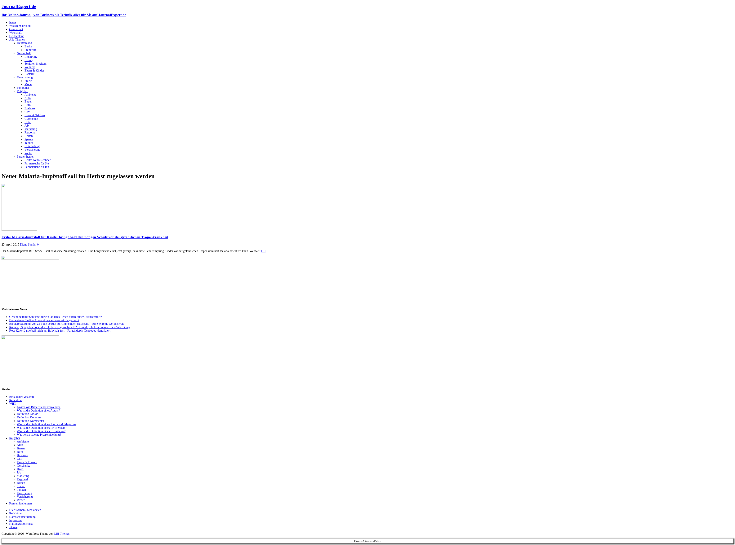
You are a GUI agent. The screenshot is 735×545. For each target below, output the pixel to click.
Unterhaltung (25, 77)
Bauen (28, 101)
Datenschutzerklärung (22, 516)
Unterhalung (32, 146)
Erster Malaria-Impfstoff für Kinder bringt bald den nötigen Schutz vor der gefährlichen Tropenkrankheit (85, 237)
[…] (263, 251)
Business (29, 108)
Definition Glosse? (28, 414)
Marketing (30, 129)
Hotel (27, 122)
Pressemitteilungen (20, 503)
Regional (29, 132)
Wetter (28, 153)
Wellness (29, 67)
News (12, 22)
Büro (27, 105)
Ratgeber (22, 91)
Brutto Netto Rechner (37, 160)
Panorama (23, 87)
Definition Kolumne (29, 417)
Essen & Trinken (34, 115)
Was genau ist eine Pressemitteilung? (39, 434)
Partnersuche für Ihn (36, 166)
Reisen (28, 135)
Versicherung (32, 149)
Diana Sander (28, 244)
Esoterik (29, 74)
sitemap (13, 527)
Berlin (28, 46)
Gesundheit (16, 29)
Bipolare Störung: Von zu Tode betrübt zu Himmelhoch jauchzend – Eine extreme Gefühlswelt (66, 323)
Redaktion (15, 400)
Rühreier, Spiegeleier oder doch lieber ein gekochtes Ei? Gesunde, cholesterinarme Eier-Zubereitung (69, 327)
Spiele (28, 80)
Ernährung (30, 56)
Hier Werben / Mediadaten (25, 510)
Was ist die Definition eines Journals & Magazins (46, 424)
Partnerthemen (25, 156)
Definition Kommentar (30, 420)
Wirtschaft (15, 32)
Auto (27, 98)
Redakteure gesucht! (21, 396)
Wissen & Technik (20, 25)
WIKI (12, 403)
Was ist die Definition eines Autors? (38, 410)
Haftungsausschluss (21, 523)
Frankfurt (30, 49)
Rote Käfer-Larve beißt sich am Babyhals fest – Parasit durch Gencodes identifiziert (59, 330)
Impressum (15, 520)
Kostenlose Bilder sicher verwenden (38, 407)
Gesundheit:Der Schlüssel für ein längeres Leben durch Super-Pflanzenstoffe (55, 316)
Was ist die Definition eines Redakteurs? (41, 431)
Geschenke (31, 118)
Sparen (28, 139)
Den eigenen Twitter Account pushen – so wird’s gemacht (44, 320)
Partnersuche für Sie (36, 163)
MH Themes (61, 533)
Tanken (28, 142)
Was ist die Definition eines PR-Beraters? (42, 427)
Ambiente (30, 94)
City (27, 111)
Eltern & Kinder (34, 70)
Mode (28, 84)
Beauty (28, 60)
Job (26, 125)
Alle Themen (17, 39)
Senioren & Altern (35, 63)
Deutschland (16, 36)
